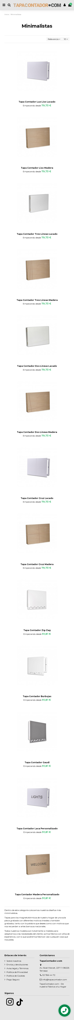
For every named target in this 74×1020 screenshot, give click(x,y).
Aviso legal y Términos (17, 968)
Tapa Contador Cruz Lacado (37, 498)
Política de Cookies (16, 975)
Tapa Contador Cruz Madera (37, 564)
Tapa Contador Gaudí (37, 762)
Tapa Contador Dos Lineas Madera (37, 432)
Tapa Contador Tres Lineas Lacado (37, 234)
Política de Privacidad (17, 972)
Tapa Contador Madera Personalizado (37, 894)
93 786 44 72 (48, 975)
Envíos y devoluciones (17, 964)
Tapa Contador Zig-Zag (37, 630)
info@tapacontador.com (54, 979)
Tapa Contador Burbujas (37, 696)
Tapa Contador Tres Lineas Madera (37, 300)
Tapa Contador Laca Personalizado (37, 828)
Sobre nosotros (14, 961)
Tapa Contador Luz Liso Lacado (37, 101)
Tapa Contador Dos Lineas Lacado (37, 366)
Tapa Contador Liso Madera (37, 168)
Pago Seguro (13, 979)
